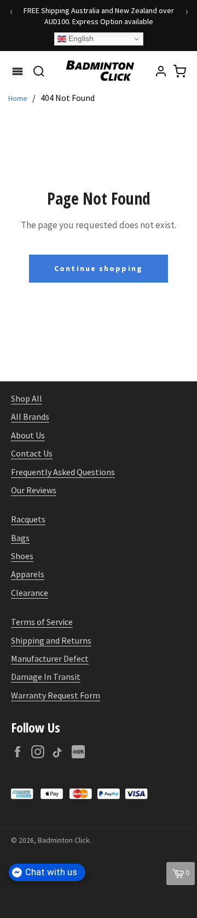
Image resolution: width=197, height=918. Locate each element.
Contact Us (32, 453)
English (80, 38)
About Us (28, 435)
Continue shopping (98, 268)
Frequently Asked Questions (63, 471)
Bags (20, 537)
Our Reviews (33, 490)
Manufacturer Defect (50, 658)
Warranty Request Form (55, 695)
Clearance (29, 592)
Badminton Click (64, 840)
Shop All (26, 398)
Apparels (27, 573)
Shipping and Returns (51, 640)
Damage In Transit (45, 676)
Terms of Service (42, 621)
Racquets (28, 519)
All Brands (30, 416)
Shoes (22, 555)
